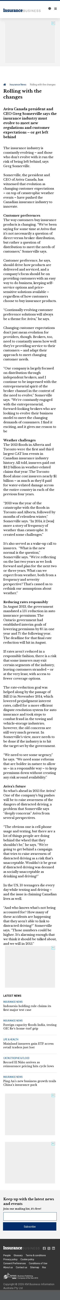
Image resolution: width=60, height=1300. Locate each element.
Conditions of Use (38, 1263)
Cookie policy (27, 1259)
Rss (44, 1267)
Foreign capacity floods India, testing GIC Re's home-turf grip (29, 1026)
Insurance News (18, 84)
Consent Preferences (14, 1263)
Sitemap (34, 1267)
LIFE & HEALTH (10, 1039)
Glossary (18, 1255)
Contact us (21, 1267)
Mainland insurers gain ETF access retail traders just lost (28, 1045)
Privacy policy (10, 1259)
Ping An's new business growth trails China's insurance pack (29, 1082)
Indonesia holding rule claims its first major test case (27, 1007)
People (7, 1255)
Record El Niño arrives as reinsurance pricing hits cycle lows (28, 1064)
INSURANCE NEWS (13, 1002)
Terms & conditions (36, 1255)
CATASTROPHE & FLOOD (16, 1058)
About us (8, 1267)
